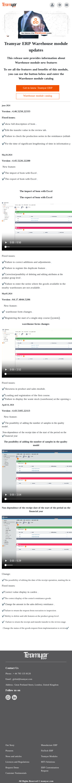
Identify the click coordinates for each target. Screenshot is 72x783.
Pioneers (9, 751)
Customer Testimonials (16, 773)
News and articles (14, 756)
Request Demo (12, 768)
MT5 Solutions (48, 762)
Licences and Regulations (17, 762)
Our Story (10, 745)
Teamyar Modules (49, 756)
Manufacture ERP (49, 745)
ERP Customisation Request (50, 769)
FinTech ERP (47, 751)
